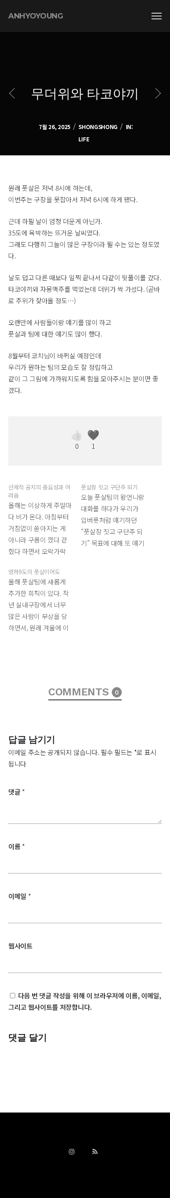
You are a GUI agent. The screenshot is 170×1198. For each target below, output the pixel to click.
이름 (16, 846)
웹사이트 (20, 946)
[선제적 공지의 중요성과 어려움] (44, 518)
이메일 (19, 896)
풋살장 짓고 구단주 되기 (109, 487)
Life (84, 139)
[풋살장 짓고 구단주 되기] (117, 514)
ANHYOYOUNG (35, 16)
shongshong (98, 127)
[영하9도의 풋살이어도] (44, 598)
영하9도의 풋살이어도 (34, 572)
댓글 (16, 791)
